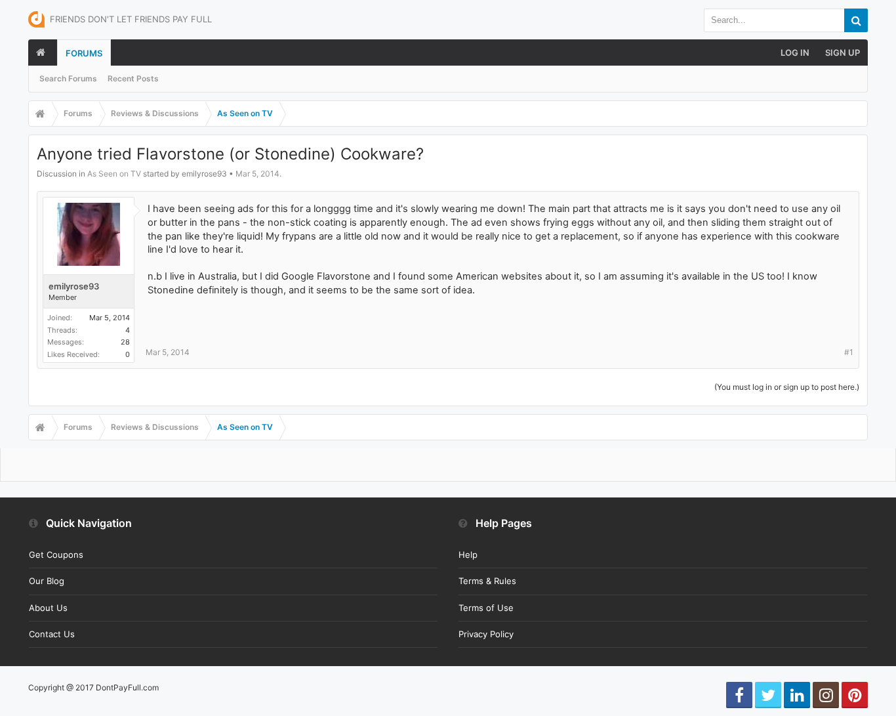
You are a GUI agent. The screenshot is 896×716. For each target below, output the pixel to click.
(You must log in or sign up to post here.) (786, 387)
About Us (48, 607)
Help (468, 554)
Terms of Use (486, 607)
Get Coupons (56, 554)
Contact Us (52, 634)
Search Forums (68, 78)
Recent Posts (133, 78)
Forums (84, 53)
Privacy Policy (486, 634)
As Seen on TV (114, 174)
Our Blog (46, 581)
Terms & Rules (487, 581)
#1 (848, 352)
